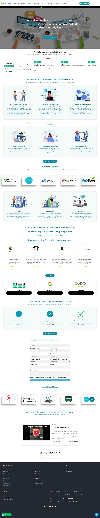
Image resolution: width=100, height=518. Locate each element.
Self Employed (6, 483)
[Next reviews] (96, 67)
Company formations (39, 483)
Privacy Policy (57, 377)
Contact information (39, 514)
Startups (5, 476)
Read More (50, 275)
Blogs (67, 473)
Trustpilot (10, 71)
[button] (17, 3)
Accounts (37, 468)
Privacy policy (6, 497)
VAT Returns (37, 473)
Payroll (36, 476)
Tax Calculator (69, 471)
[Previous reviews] (17, 67)
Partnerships (6, 471)
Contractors (6, 473)
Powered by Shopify (17, 514)
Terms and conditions (8, 499)
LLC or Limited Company (8, 468)
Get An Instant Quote (50, 37)
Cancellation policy (47, 514)
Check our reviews (18, 293)
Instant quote (69, 468)
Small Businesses (7, 485)
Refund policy (55, 514)
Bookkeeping (37, 478)
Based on (9, 68)
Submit (50, 379)
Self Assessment (38, 480)
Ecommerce (6, 478)
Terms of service (31, 514)
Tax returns (37, 471)
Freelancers (6, 480)
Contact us (5, 494)
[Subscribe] (60, 457)
